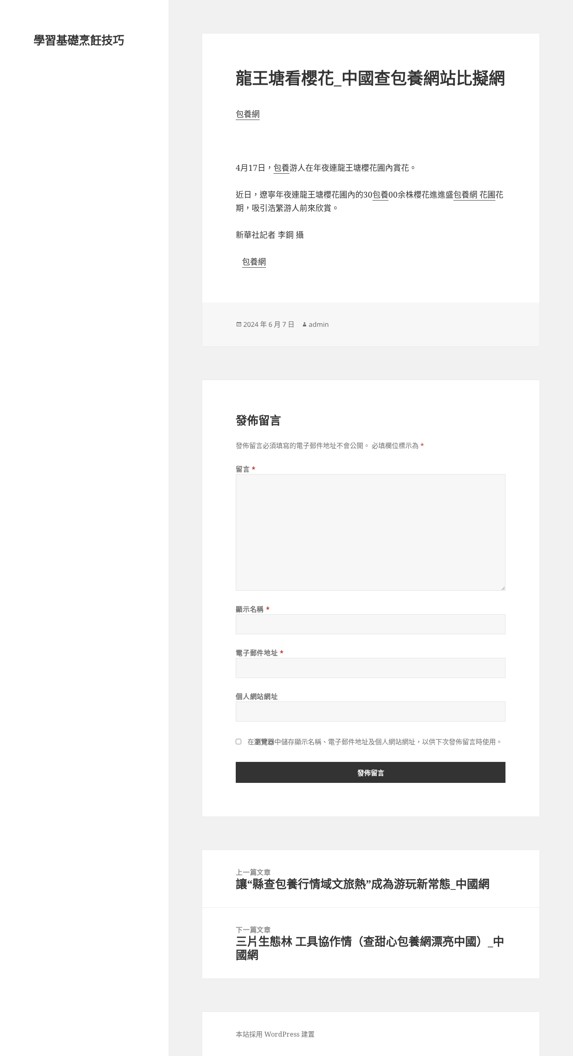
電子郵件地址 (260, 652)
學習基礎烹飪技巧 (79, 40)
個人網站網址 (257, 696)
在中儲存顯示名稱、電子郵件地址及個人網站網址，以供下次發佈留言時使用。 (375, 741)
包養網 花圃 (474, 194)
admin (319, 324)
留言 (246, 469)
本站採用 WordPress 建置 (275, 1034)
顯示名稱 (253, 609)
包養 (281, 167)
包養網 (248, 114)
